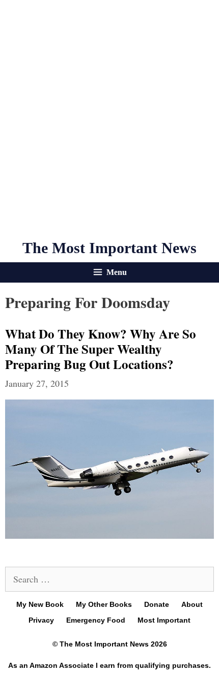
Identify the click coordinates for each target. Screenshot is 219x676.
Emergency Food (95, 620)
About (192, 604)
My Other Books (104, 604)
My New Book (40, 604)
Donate (156, 604)
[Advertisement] (109, 119)
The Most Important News (109, 247)
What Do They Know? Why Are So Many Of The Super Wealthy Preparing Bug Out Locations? (100, 349)
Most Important (164, 620)
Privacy (41, 620)
